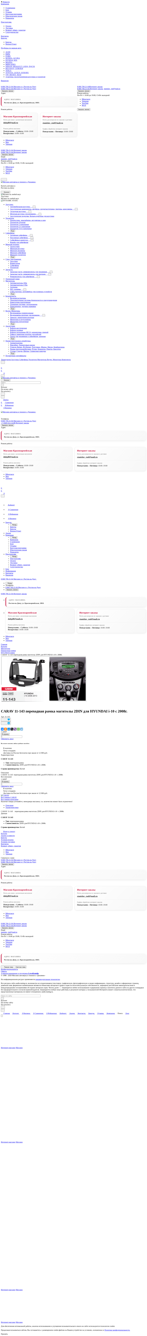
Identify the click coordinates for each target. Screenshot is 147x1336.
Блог (7, 10)
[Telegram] (21, 729)
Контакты (5, 844)
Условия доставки (8, 842)
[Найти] (3, 393)
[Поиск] (3, 362)
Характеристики (12, 807)
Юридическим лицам (14, 16)
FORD (8, 56)
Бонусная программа (14, 14)
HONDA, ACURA (13, 58)
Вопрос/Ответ (11, 44)
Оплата (8, 26)
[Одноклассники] (5, 729)
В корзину (5, 734)
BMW (8, 54)
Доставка (9, 28)
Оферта (4, 971)
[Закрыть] (3, 495)
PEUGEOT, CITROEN (14, 68)
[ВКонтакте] (2, 729)
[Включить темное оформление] (4, 179)
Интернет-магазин (8, 1048)
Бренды (8, 42)
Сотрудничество (12, 32)
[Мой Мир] (8, 729)
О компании (10, 8)
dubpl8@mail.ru (10, 122)
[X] (12, 729)
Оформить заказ (7, 739)
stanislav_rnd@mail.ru (53, 123)
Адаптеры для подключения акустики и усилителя (25, 77)
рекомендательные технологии (48, 979)
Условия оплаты (7, 840)
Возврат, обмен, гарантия (15, 30)
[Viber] (15, 729)
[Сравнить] (6, 723)
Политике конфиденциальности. (117, 1330)
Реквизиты (10, 18)
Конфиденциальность (9, 969)
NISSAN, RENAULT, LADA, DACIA (20, 66)
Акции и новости (8, 836)
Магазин (19, 1048)
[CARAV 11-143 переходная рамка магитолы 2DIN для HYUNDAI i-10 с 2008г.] (44, 701)
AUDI (8, 52)
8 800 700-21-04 (18, 87)
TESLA (8, 71)
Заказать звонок (7, 91)
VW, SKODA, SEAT (13, 75)
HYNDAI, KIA (11, 60)
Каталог (4, 834)
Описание (9, 805)
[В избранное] (6, 719)
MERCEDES (11, 64)
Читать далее (54, 988)
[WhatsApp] (18, 729)
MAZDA (9, 62)
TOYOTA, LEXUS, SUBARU (17, 73)
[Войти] (2, 365)
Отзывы (9, 12)
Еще (12, 231)
